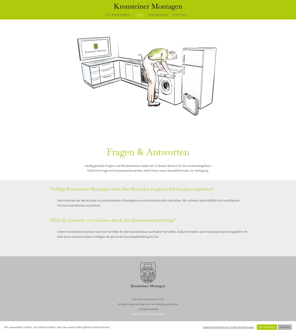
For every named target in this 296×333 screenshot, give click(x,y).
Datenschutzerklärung (216, 327)
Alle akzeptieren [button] (267, 327)
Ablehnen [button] (285, 327)
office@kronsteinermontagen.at (148, 313)
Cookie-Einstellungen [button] (242, 327)
